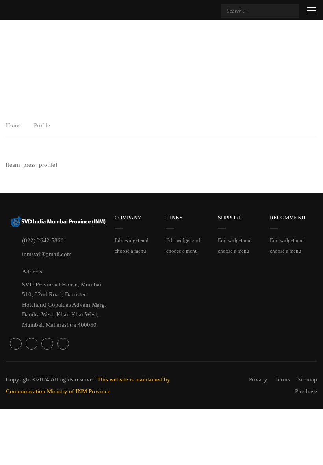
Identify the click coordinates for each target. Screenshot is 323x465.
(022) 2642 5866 (43, 240)
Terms (282, 379)
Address (32, 271)
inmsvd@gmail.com (47, 254)
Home (13, 125)
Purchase (306, 391)
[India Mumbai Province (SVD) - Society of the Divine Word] (84, 11)
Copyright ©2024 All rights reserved (51, 379)
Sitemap (307, 379)
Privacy (258, 379)
